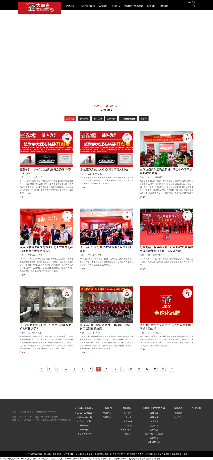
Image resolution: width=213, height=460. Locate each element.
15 (155, 369)
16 (163, 369)
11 (123, 369)
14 (147, 369)
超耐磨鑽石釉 (154, 441)
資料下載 (178, 417)
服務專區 (151, 5)
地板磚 (144, 118)
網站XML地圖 (50, 411)
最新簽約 (98, 118)
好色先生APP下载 (16, 458)
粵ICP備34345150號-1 (105, 454)
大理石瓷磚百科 (128, 118)
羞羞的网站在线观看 (76, 458)
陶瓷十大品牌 (76, 454)
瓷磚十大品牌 (63, 454)
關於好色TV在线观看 (133, 5)
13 (139, 369)
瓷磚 (54, 454)
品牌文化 (154, 417)
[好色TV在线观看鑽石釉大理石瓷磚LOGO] (39, 8)
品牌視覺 (111, 118)
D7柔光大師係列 (84, 421)
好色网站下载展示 (87, 5)
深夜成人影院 (107, 458)
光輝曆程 (154, 421)
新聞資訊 (116, 5)
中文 (190, 2)
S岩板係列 (84, 429)
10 (114, 369)
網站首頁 (70, 5)
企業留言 (154, 437)
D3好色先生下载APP (84, 413)
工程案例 (103, 5)
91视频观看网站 (93, 458)
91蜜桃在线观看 (121, 458)
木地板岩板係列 (84, 433)
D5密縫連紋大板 (84, 417)
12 (131, 369)
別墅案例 (107, 417)
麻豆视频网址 (60, 458)
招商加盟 (164, 5)
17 (171, 369)
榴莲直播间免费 (153, 458)
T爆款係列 (84, 425)
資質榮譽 (154, 425)
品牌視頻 (154, 429)
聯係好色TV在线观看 (154, 433)
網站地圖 (4, 458)
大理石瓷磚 (38, 411)
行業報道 (84, 118)
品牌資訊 (70, 118)
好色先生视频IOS (32, 458)
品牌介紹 (154, 413)
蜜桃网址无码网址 (137, 458)
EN (194, 2)
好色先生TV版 (47, 458)
